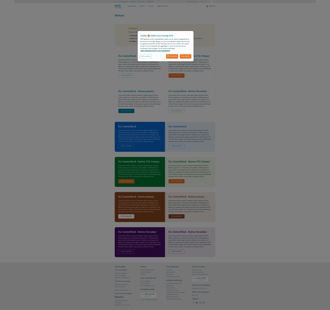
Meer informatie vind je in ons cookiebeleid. (155, 51)
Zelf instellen (146, 56)
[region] (166, 46)
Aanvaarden (185, 56)
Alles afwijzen (172, 56)
